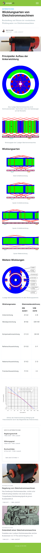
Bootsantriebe (9, 449)
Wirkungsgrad (9, 441)
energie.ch (18, 546)
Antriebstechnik (8, 9)
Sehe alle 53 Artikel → (12, 457)
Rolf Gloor (9, 30)
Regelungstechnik (10, 434)
